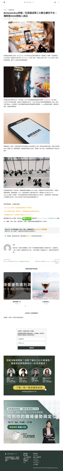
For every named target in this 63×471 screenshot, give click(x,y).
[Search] (58, 2)
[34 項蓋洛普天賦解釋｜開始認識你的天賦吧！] (45, 286)
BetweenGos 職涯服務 (40, 229)
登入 (12, 317)
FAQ (24, 462)
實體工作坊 (26, 459)
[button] (5, 289)
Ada (9, 19)
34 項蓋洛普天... (46, 301)
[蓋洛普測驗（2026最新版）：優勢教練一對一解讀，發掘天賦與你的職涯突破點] (17, 286)
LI (35, 464)
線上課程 (25, 455)
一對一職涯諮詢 (27, 457)
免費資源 (25, 461)
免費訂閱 (31, 348)
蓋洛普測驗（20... (17, 301)
